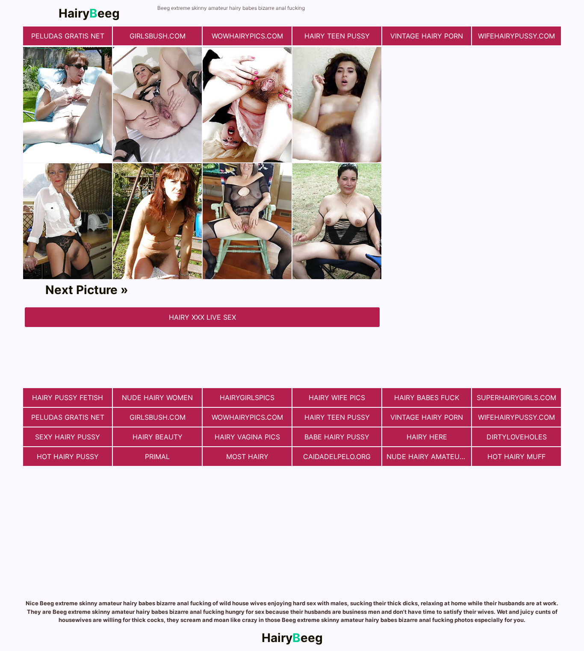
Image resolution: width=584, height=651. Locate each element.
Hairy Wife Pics (337, 397)
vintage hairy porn (426, 36)
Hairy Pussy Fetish (67, 397)
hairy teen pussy (337, 36)
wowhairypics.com (247, 36)
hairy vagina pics (247, 437)
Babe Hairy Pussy (336, 437)
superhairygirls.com (516, 397)
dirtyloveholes (517, 437)
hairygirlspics (247, 397)
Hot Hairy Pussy (68, 456)
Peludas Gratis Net (67, 36)
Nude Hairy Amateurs (427, 456)
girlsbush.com (158, 36)
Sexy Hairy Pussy (67, 437)
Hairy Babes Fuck (426, 397)
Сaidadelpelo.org (337, 456)
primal (157, 456)
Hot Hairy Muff (516, 456)
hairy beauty (158, 437)
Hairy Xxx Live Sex (202, 317)
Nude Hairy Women (157, 397)
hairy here (427, 437)
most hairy (247, 456)
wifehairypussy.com (516, 36)
